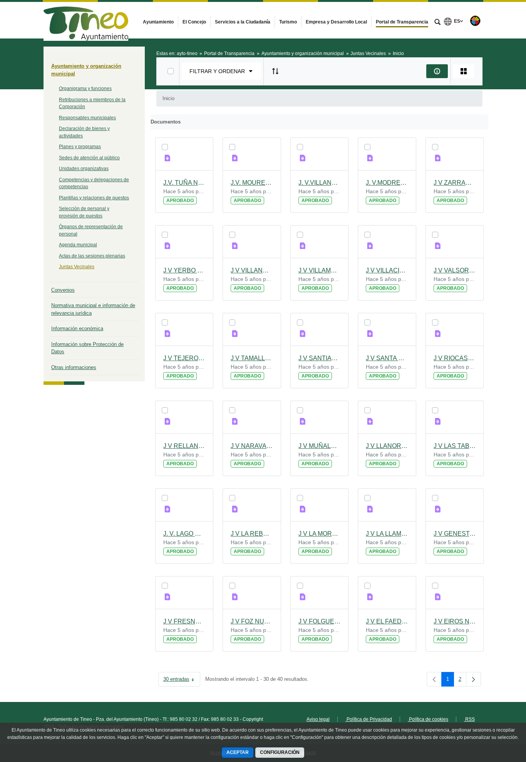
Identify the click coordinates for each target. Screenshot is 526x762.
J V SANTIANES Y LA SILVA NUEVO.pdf (319, 358)
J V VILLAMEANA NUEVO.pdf (319, 270)
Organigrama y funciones (85, 88)
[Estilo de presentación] (463, 71)
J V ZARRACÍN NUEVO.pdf (455, 182)
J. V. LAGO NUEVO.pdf (184, 533)
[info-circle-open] (437, 71)
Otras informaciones (73, 367)
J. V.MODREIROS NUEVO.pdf (387, 182)
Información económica (77, 328)
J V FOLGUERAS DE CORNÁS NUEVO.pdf (319, 621)
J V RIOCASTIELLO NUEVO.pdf (455, 358)
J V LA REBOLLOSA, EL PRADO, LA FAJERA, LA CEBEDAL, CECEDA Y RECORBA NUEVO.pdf (252, 533)
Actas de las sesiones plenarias (92, 256)
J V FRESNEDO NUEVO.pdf (184, 621)
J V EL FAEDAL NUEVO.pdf (387, 621)
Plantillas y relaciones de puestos (94, 198)
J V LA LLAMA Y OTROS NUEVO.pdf (387, 533)
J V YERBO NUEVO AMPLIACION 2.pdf (184, 270)
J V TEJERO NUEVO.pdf (184, 358)
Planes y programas (80, 146)
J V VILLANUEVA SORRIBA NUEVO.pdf (252, 270)
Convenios (63, 290)
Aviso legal (318, 719)
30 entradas (181, 680)
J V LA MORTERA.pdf (319, 533)
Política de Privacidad (368, 719)
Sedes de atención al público (89, 157)
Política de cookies (428, 719)
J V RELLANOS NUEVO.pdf (184, 446)
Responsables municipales (87, 117)
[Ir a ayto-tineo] (86, 20)
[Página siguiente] (473, 679)
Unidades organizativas (84, 168)
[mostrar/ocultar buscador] (437, 23)
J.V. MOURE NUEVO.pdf (252, 182)
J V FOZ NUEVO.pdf (252, 621)
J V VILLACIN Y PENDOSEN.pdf (387, 270)
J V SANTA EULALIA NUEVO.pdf (387, 358)
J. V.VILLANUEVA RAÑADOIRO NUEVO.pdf (319, 182)
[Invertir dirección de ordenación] (275, 71)
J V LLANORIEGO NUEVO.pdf (387, 446)
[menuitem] (158, 22)
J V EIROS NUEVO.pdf (455, 621)
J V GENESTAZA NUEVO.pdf (455, 533)
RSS (469, 719)
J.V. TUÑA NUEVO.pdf (184, 182)
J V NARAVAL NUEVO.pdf (252, 446)
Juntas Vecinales (76, 266)
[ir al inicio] (495, 716)
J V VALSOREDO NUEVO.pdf (455, 270)
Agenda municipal (78, 244)
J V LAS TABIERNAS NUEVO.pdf (455, 446)
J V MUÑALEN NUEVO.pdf (319, 446)
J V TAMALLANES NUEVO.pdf (252, 358)
